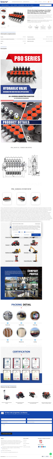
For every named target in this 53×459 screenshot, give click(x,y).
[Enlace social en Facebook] (38, 446)
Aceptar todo (36, 234)
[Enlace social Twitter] (40, 446)
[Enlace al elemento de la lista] (11, 450)
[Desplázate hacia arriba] (2, 27)
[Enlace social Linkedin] (43, 446)
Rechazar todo (17, 234)
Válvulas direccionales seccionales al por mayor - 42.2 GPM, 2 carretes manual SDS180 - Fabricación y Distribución (46, 403)
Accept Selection (26, 234)
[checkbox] (15, 232)
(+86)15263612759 (26, 1)
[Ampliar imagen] (8, 26)
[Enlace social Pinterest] (42, 446)
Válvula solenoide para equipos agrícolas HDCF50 (20, 403)
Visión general (38, 223)
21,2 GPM (32, 20)
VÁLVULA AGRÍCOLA (43, 20)
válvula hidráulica (40, 21)
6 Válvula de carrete (37, 20)
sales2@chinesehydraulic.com (17, 1)
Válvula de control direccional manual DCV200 (7, 403)
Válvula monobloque (34, 22)
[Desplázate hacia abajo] (4, 27)
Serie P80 (39, 22)
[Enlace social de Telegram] (45, 446)
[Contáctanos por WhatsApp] (51, 454)
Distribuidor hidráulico (34, 21)
